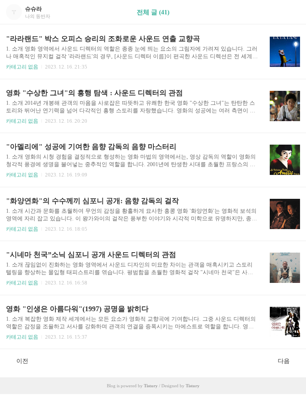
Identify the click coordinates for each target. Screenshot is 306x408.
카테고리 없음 (22, 67)
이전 (22, 361)
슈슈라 (33, 9)
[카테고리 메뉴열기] (292, 12)
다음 (284, 361)
